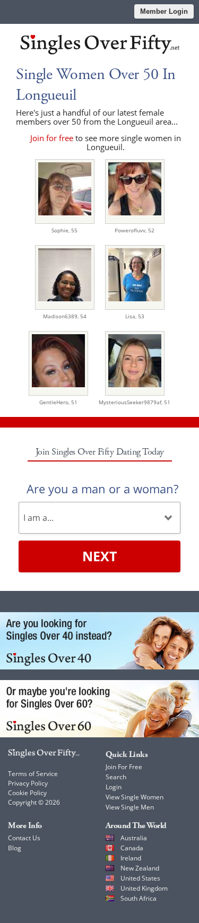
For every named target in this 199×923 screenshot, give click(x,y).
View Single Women (134, 797)
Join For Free (124, 766)
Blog (14, 847)
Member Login (164, 11)
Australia (133, 837)
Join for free (51, 138)
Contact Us (24, 837)
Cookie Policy (27, 792)
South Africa (138, 898)
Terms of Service (33, 773)
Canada (131, 847)
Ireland (130, 858)
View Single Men (130, 807)
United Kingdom (144, 888)
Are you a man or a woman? (102, 489)
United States (140, 878)
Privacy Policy (28, 783)
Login (114, 786)
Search (116, 776)
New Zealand (139, 868)
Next (99, 556)
